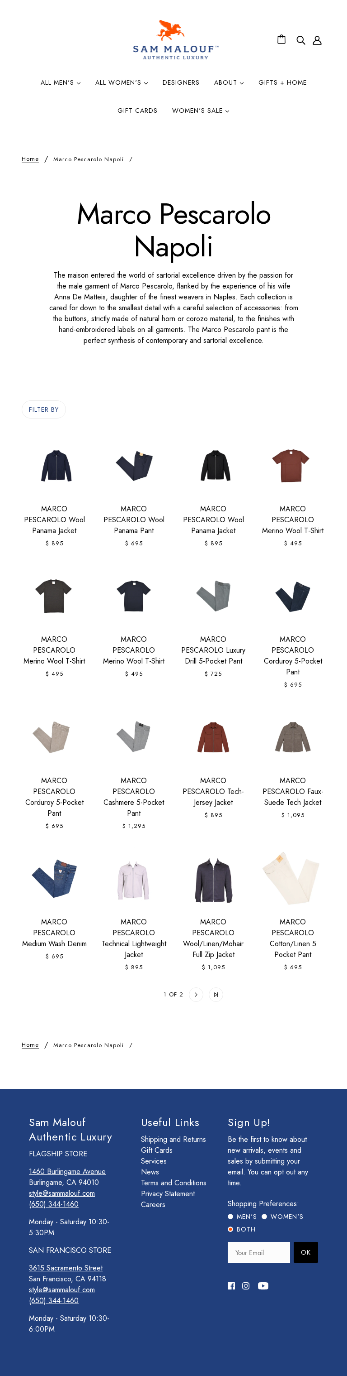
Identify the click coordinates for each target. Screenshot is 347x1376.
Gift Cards (157, 1150)
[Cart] (283, 39)
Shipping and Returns (173, 1139)
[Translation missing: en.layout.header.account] (317, 40)
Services (154, 1161)
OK (306, 1252)
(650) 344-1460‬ (54, 1204)
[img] (301, 40)
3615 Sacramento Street (66, 1268)
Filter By (44, 409)
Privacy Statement (168, 1193)
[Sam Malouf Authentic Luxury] (176, 58)
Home (30, 159)
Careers (153, 1204)
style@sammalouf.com (62, 1193)
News (150, 1172)
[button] (131, 994)
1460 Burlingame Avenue (67, 1171)
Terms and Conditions (173, 1183)
